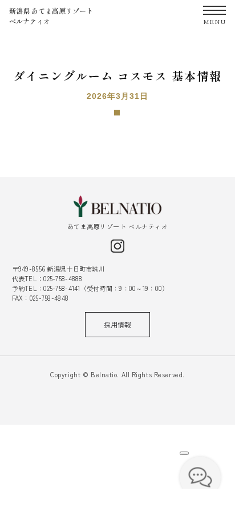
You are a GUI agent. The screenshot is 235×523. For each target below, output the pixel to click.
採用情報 (117, 324)
